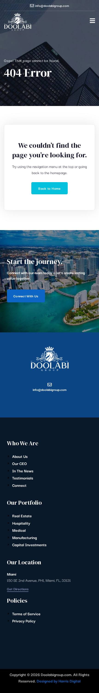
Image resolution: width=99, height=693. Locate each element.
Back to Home (49, 188)
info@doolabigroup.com (52, 5)
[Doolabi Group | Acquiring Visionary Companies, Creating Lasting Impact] (17, 21)
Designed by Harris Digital (59, 681)
